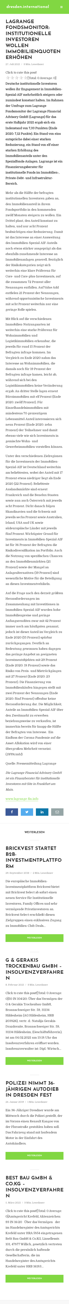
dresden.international (27, 7)
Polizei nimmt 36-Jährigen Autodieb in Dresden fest (32, 1089)
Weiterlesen (34, 938)
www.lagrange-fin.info (22, 799)
